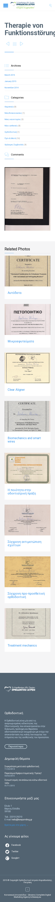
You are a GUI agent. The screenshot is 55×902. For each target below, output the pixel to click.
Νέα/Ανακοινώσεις (13, 113)
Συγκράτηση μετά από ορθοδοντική (22, 766)
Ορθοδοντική (11, 132)
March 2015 (10, 75)
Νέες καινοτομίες (13, 119)
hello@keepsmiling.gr (22, 819)
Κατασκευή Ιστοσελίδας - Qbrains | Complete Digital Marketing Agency (27, 896)
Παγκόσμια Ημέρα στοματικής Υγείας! (23, 773)
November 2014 (11, 87)
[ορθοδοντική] (26, 5)
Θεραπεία (9, 107)
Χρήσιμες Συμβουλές (14, 144)
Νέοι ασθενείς (11, 125)
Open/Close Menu (5, 5)
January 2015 (10, 81)
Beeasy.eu (36, 897)
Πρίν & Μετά (10, 138)
